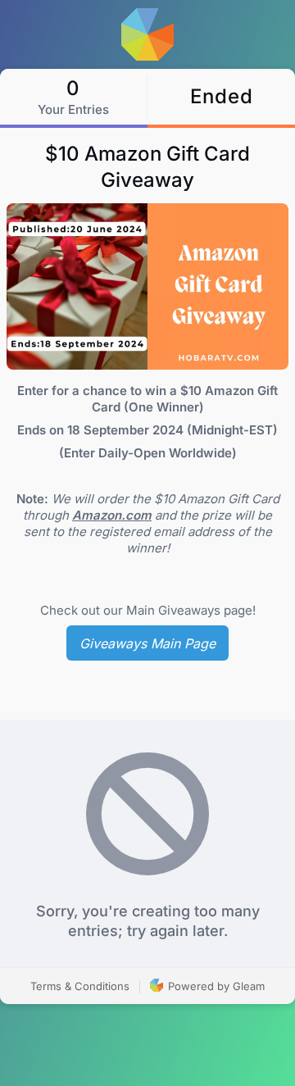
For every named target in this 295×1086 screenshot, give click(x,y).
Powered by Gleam (215, 986)
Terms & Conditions (79, 986)
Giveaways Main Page (147, 643)
